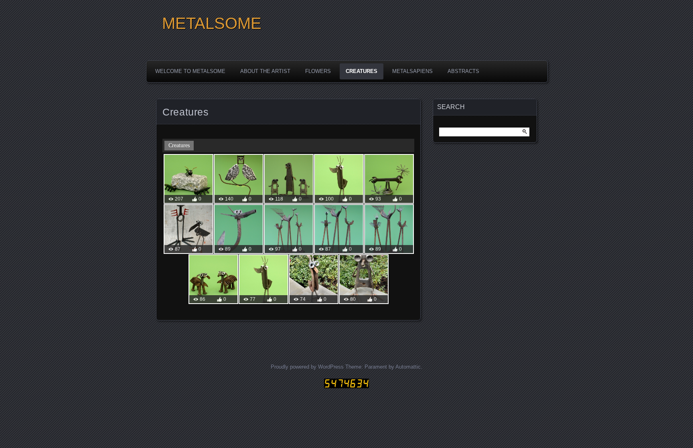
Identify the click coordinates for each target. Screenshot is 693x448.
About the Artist (265, 71)
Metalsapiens (412, 71)
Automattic (408, 367)
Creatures (361, 71)
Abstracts (463, 71)
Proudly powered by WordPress (307, 367)
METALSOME (211, 23)
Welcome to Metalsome (190, 71)
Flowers (318, 71)
